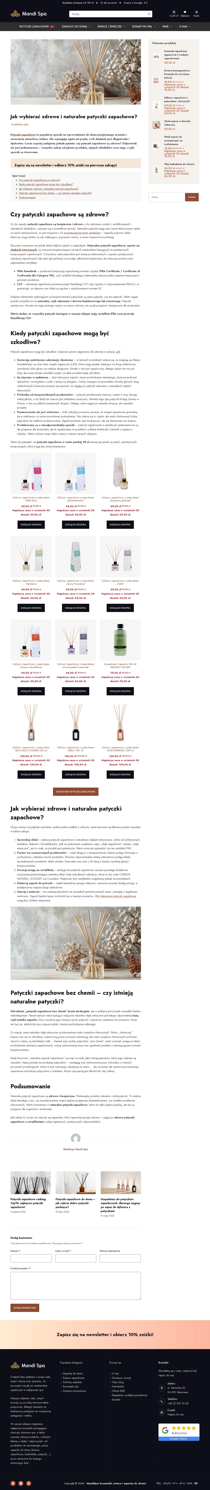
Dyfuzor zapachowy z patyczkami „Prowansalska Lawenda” (75, 666)
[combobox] (108, 14)
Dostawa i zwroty (121, 1378)
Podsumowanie (27, 197)
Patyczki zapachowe (37, 26)
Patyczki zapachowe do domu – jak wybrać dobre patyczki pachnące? (75, 1203)
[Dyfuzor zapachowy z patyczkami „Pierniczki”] (156, 105)
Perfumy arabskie (72, 1382)
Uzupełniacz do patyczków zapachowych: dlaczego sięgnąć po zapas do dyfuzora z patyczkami (120, 1205)
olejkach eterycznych (23, 250)
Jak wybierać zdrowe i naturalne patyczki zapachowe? (49, 189)
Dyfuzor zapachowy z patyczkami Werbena (31, 582)
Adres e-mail (63, 1251)
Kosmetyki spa (70, 1386)
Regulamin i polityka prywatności (129, 1395)
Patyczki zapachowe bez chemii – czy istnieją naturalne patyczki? (55, 193)
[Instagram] (20, 1483)
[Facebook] (12, 1483)
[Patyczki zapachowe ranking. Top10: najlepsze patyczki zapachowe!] (30, 1182)
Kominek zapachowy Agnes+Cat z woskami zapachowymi (176, 54)
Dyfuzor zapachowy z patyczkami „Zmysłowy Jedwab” (120, 499)
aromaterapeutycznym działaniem (82, 233)
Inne (166, 26)
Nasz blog (118, 1382)
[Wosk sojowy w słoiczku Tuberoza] (156, 125)
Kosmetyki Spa (142, 26)
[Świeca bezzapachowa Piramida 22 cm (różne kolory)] (156, 80)
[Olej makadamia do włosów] (156, 170)
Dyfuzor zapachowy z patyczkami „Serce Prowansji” (75, 582)
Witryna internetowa (110, 1251)
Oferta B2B (118, 1391)
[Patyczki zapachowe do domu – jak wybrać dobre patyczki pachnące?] (76, 1182)
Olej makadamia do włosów (179, 164)
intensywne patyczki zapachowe (118, 896)
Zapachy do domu (74, 26)
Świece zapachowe (73, 1378)
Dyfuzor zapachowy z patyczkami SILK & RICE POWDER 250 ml (31, 749)
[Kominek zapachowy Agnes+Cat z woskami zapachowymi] (156, 57)
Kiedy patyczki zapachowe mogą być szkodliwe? (46, 184)
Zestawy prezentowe (74, 1391)
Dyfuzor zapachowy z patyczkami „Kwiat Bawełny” (75, 499)
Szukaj (191, 197)
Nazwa (15, 1251)
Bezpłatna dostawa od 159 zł (78, 3)
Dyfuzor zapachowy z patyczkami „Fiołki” (120, 582)
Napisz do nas (176, 1414)
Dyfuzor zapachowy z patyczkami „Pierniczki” (177, 99)
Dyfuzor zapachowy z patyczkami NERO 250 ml (75, 749)
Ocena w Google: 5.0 (135, 3)
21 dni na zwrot (108, 3)
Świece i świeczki (110, 26)
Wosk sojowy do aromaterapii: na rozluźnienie (173, 140)
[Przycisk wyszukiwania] (149, 14)
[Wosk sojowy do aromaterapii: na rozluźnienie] (156, 146)
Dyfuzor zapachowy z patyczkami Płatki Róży (31, 499)
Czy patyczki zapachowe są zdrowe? (39, 180)
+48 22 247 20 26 (178, 1403)
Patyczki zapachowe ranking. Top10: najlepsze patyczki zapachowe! (28, 1203)
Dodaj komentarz (20, 1268)
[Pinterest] (28, 1483)
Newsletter (118, 1386)
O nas (183, 26)
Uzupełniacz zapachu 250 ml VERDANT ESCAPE (120, 666)
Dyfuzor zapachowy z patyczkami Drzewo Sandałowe (31, 666)
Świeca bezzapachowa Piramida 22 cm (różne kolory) (177, 74)
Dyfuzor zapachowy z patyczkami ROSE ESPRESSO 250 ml (120, 749)
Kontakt (116, 1400)
